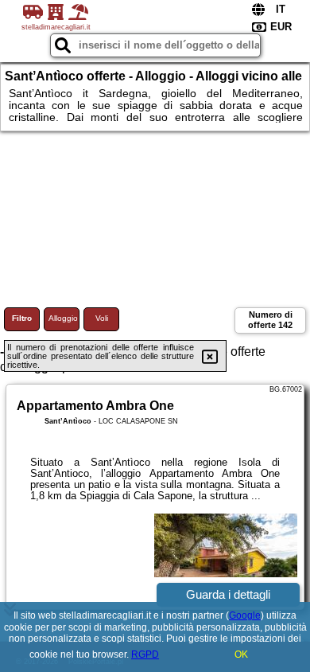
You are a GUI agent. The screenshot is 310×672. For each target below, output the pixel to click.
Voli (101, 318)
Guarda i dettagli (228, 594)
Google (245, 615)
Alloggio (63, 318)
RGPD (145, 654)
